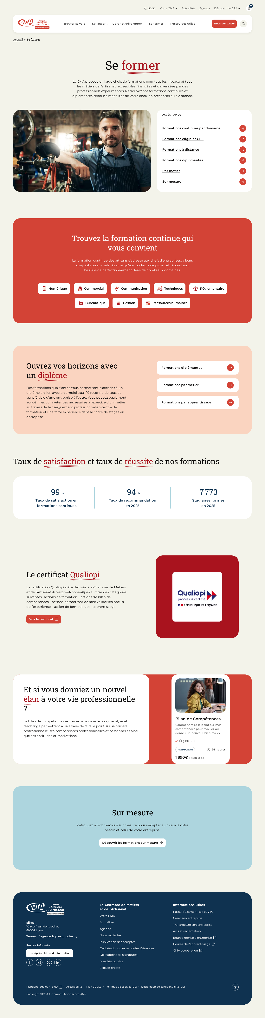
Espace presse (110, 968)
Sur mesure (171, 181)
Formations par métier (180, 385)
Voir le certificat (41, 619)
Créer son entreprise (187, 918)
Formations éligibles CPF (183, 139)
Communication (134, 288)
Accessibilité (74, 986)
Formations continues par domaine (191, 128)
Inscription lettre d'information (49, 953)
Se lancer (99, 23)
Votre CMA (167, 8)
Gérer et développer (127, 23)
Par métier (171, 171)
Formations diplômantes (182, 160)
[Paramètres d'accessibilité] (235, 987)
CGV (55, 987)
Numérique (57, 288)
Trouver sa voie (74, 23)
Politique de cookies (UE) (121, 986)
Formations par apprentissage (186, 402)
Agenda (204, 8)
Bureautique (95, 303)
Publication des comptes (117, 942)
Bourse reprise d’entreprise (192, 937)
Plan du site (93, 986)
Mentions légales (37, 986)
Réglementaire (212, 288)
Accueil (18, 39)
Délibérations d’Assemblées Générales (127, 948)
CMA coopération (185, 950)
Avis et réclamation (187, 931)
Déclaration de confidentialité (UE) (163, 986)
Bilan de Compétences (198, 719)
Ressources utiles (182, 23)
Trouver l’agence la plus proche (49, 936)
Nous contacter (224, 23)
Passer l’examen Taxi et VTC (193, 912)
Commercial (94, 288)
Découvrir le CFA (225, 8)
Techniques (173, 288)
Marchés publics (111, 961)
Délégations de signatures (118, 955)
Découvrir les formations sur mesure (130, 842)
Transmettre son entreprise (192, 924)
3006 (151, 8)
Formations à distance (180, 149)
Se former (156, 23)
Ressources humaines (169, 303)
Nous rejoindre (110, 935)
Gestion (129, 303)
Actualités (188, 8)
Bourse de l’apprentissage (191, 944)
